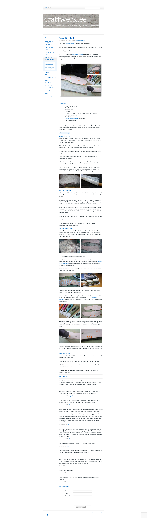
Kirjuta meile (49, 97)
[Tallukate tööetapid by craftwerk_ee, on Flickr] (64, 133)
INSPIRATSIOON (50, 77)
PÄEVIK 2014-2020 (49, 48)
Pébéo (99, 261)
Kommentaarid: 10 (79, 40)
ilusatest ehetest (70, 43)
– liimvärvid (66, 263)
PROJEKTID (49, 90)
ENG (49, 7)
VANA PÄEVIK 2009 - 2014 (49, 53)
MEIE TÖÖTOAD (48, 81)
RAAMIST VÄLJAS (48, 73)
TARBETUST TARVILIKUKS (49, 58)
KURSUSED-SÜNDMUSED (49, 86)
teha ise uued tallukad (77, 54)
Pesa (46, 38)
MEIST (47, 94)
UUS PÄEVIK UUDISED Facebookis (49, 42)
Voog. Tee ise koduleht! (97, 512)
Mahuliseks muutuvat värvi (71, 118)
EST (46, 7)
